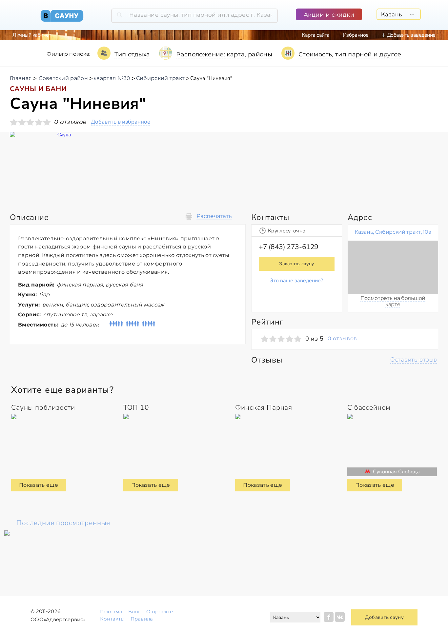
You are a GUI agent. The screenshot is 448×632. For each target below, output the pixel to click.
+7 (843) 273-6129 (288, 246)
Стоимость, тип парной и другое (349, 54)
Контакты (112, 619)
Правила (142, 619)
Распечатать (214, 216)
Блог (134, 611)
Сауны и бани (38, 88)
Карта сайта (316, 35)
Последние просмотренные (63, 522)
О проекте (159, 611)
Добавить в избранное (120, 122)
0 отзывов (342, 339)
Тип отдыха (132, 54)
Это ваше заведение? (296, 281)
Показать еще (38, 485)
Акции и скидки (329, 14)
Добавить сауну (384, 617)
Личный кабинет (31, 35)
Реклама (111, 611)
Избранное (356, 35)
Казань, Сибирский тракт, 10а (393, 232)
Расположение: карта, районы (224, 54)
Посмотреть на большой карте (392, 301)
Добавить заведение (411, 35)
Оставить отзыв (413, 360)
